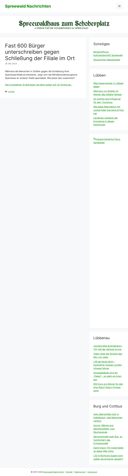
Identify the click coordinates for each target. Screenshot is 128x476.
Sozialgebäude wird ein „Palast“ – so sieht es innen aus (107, 376)
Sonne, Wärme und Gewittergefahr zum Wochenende (104, 428)
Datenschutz (80, 472)
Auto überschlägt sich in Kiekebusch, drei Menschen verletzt (107, 417)
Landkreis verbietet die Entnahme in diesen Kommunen (105, 121)
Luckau (11, 91)
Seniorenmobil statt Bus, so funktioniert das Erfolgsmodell (107, 440)
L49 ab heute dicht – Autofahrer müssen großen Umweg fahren (107, 365)
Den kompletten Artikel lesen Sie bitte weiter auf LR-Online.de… (38, 84)
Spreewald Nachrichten (28, 6)
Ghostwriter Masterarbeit (106, 59)
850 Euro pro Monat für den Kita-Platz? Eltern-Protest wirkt (108, 387)
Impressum (92, 472)
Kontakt (69, 472)
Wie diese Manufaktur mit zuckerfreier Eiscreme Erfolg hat (108, 110)
